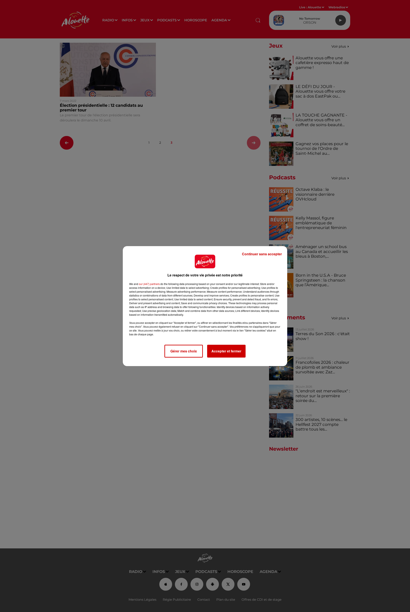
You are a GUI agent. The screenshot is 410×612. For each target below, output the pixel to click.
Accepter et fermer (226, 351)
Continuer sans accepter (262, 253)
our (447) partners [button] (149, 284)
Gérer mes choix (183, 351)
